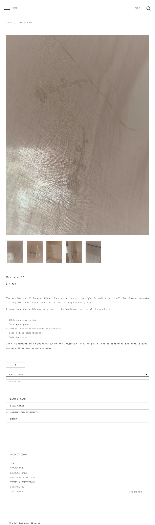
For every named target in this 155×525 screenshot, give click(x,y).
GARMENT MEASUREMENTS (24, 413)
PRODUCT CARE (18, 473)
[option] (77, 135)
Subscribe (135, 492)
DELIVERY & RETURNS (23, 478)
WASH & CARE (18, 399)
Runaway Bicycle (29, 523)
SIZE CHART (17, 406)
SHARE (13, 419)
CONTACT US (17, 487)
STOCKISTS (16, 468)
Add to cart (15, 382)
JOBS (13, 464)
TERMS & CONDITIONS (23, 482)
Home (9, 23)
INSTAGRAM (16, 492)
